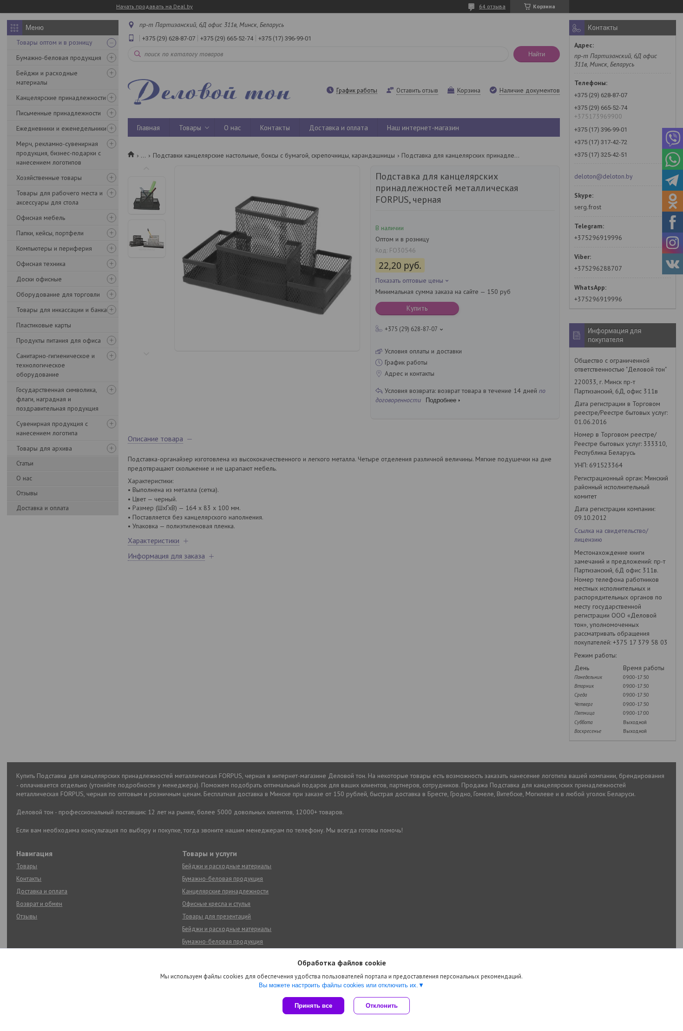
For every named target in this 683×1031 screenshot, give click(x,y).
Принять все (313, 1005)
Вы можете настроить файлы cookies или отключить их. (338, 985)
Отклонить (382, 1005)
